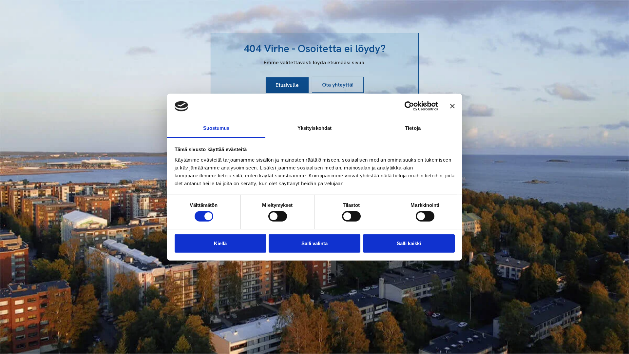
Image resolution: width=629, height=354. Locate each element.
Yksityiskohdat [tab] (314, 128)
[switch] (277, 216)
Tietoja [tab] (413, 128)
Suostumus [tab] (216, 128)
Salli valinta (314, 243)
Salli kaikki (409, 243)
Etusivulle (287, 85)
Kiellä (220, 243)
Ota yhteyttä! (337, 84)
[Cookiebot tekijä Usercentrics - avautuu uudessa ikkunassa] (409, 106)
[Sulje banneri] (452, 106)
